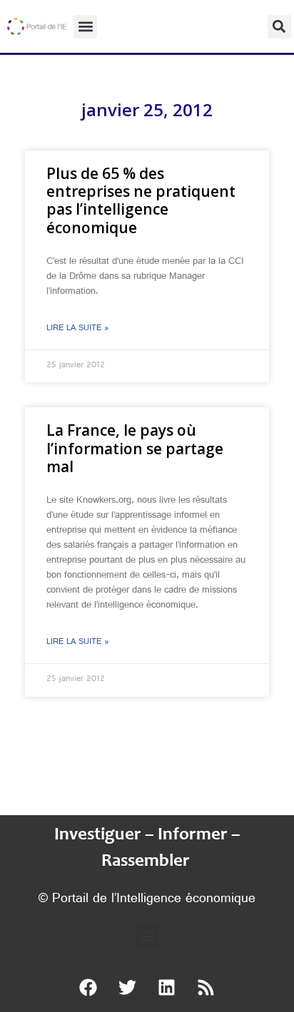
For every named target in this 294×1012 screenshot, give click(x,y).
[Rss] (206, 987)
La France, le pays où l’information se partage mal (134, 448)
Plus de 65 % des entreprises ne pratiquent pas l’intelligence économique (140, 200)
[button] (85, 27)
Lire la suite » (77, 328)
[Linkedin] (167, 987)
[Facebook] (88, 987)
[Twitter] (128, 987)
